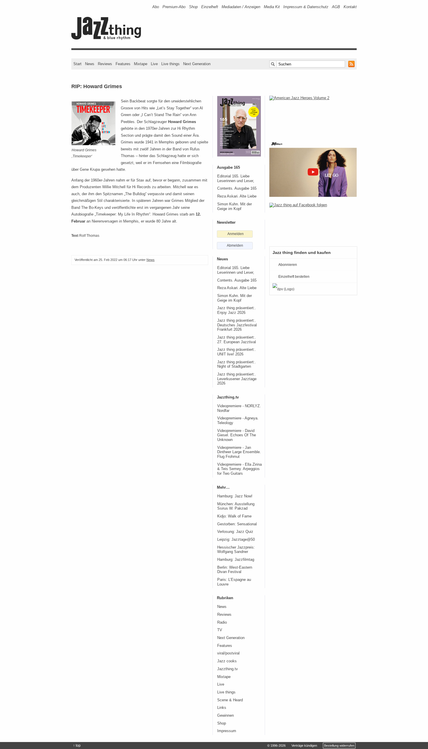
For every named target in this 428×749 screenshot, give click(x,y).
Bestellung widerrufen (339, 745)
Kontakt (350, 7)
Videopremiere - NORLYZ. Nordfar (239, 408)
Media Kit (272, 7)
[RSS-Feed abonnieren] (351, 64)
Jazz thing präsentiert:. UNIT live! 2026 (236, 352)
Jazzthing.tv (227, 669)
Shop (193, 7)
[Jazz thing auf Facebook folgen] (313, 222)
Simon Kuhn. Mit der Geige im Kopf (234, 206)
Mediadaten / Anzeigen (241, 7)
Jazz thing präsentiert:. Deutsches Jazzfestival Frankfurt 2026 (237, 325)
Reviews (105, 64)
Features (123, 64)
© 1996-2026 (276, 745)
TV (219, 630)
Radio (222, 622)
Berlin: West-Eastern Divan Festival (234, 569)
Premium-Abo (173, 7)
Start (77, 64)
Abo (155, 7)
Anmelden (235, 234)
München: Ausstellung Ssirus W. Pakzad (235, 506)
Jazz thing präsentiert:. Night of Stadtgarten (236, 364)
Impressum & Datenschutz (305, 7)
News (89, 64)
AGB (336, 7)
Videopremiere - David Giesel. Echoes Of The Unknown (236, 435)
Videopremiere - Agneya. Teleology (238, 420)
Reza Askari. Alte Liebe (237, 196)
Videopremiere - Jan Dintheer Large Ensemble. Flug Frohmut (239, 452)
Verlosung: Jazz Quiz (235, 532)
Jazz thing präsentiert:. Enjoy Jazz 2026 (236, 310)
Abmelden (235, 245)
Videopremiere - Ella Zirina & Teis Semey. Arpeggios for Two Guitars (239, 469)
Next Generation (197, 64)
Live (154, 64)
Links (221, 708)
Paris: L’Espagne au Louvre (234, 582)
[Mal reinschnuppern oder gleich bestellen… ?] (313, 115)
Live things (170, 64)
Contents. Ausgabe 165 (237, 188)
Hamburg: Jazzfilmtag (235, 560)
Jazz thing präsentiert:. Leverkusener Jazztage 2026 (237, 378)
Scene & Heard (230, 700)
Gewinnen (225, 716)
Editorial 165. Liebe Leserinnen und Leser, (235, 178)
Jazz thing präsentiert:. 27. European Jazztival (236, 339)
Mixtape (140, 64)
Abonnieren (287, 265)
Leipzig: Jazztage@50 (236, 540)
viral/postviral (228, 653)
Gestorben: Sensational (237, 524)
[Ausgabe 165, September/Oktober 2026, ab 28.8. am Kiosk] (239, 126)
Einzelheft (209, 7)
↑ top (77, 745)
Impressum (226, 731)
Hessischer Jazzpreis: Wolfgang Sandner (236, 549)
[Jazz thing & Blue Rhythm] (108, 38)
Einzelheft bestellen (293, 277)
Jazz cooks (227, 661)
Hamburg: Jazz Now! (234, 496)
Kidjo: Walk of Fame (234, 516)
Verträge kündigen (304, 745)
